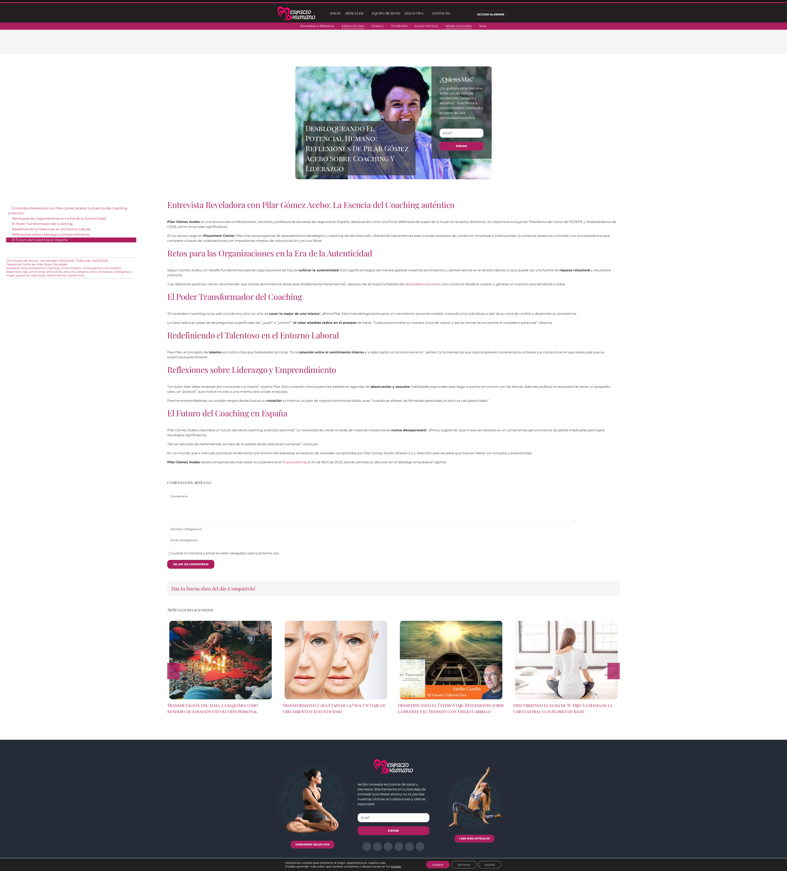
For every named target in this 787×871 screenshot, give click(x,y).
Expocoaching (295, 462)
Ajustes (489, 864)
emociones (54, 272)
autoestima (36, 268)
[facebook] (742, 27)
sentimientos (56, 275)
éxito (93, 272)
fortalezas (106, 272)
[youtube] (771, 27)
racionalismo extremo (423, 284)
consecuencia (92, 268)
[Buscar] (455, 13)
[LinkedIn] (459, 45)
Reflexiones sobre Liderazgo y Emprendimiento (51, 234)
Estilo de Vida (33, 264)
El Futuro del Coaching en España (39, 240)
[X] (452, 45)
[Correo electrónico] (478, 45)
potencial (23, 275)
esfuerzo (83, 272)
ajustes (396, 866)
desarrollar (14, 272)
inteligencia (122, 272)
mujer (10, 275)
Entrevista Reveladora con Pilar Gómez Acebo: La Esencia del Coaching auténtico (67, 210)
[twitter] (749, 27)
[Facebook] (446, 45)
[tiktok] (779, 27)
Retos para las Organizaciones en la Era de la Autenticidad (59, 218)
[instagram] (757, 27)
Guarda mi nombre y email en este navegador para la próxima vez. (225, 553)
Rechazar (464, 864)
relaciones (38, 275)
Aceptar (438, 864)
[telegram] (764, 27)
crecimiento (112, 268)
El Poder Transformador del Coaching (42, 224)
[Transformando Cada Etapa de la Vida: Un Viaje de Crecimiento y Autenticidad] (336, 623)
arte (24, 268)
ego (25, 272)
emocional (37, 272)
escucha (69, 272)
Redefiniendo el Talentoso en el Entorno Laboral (51, 229)
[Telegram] (472, 45)
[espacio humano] (296, 7)
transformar (75, 275)
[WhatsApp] (465, 45)
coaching (52, 268)
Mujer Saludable (55, 264)
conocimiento (71, 268)
